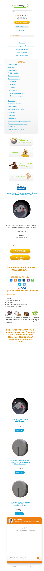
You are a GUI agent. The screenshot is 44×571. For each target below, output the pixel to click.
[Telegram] (24, 284)
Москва (20, 17)
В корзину (20, 251)
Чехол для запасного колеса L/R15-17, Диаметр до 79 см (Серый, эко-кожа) (20, 503)
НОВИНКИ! (11, 126)
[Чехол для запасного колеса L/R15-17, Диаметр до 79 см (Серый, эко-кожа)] (20, 489)
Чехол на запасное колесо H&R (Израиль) (20, 420)
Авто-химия (11, 101)
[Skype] (20, 284)
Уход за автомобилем (17, 93)
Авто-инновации (13, 106)
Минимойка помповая (14, 104)
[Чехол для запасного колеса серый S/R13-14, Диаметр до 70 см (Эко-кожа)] (20, 448)
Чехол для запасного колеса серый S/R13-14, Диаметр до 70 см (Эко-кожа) (20, 462)
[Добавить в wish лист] (22, 287)
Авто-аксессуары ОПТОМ (16, 129)
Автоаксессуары (10, 193)
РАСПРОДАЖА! (13, 73)
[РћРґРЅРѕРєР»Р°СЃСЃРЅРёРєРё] (15, 280)
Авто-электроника (13, 76)
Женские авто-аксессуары (16, 109)
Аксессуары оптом (22, 55)
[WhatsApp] (32, 280)
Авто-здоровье (12, 70)
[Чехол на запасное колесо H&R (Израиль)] (20, 406)
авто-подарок (22, 6)
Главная (22, 43)
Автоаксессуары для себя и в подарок (22, 46)
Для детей (11, 112)
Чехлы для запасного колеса (22, 194)
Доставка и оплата (22, 49)
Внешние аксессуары (16, 96)
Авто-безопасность (14, 64)
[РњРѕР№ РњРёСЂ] (20, 280)
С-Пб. (24, 17)
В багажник (13, 90)
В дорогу (13, 81)
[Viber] (28, 280)
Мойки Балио (12, 118)
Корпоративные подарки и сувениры (19, 121)
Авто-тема (11, 67)
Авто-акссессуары (24, 193)
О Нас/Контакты (22, 52)
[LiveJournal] (24, 280)
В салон (12, 87)
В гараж (34, 193)
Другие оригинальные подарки (17, 124)
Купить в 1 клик (20, 258)
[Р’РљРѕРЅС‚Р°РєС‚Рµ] (11, 280)
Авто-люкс (11, 115)
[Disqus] (20, 369)
